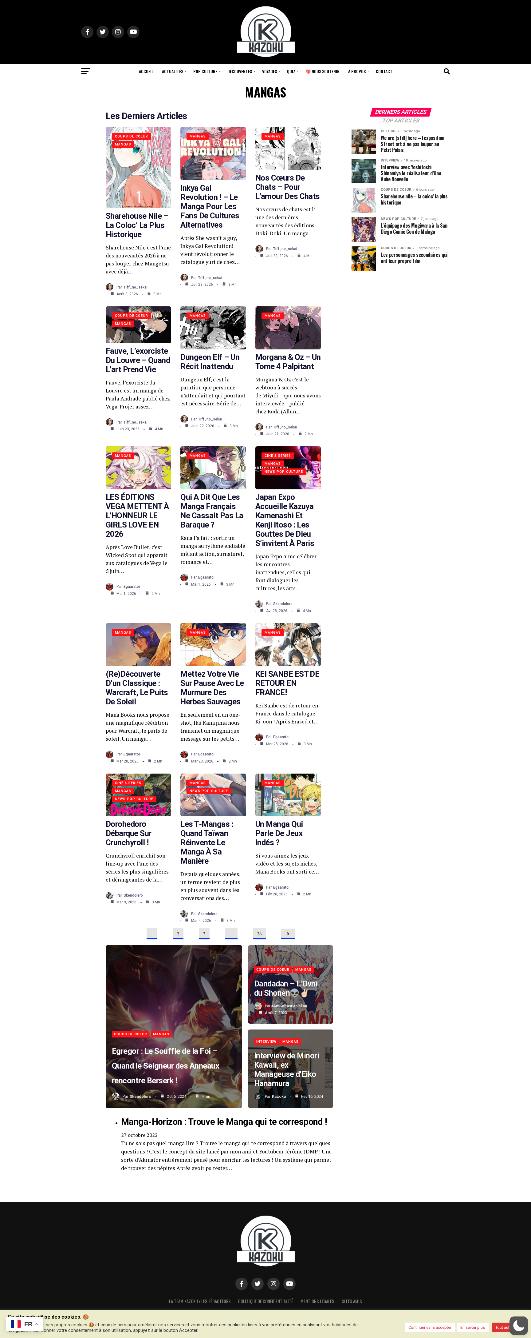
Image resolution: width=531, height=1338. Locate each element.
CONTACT (384, 71)
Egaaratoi (132, 586)
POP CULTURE (205, 71)
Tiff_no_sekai (136, 287)
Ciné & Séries (278, 456)
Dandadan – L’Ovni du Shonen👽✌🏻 (285, 988)
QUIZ (291, 71)
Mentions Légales (317, 1301)
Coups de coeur (131, 136)
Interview (266, 1042)
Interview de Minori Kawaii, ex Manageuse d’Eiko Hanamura (286, 1069)
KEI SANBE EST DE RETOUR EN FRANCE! (287, 683)
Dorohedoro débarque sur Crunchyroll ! (128, 833)
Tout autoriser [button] (507, 1327)
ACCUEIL (146, 71)
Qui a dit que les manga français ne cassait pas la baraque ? (211, 510)
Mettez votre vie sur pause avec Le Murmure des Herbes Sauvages (212, 687)
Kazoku (279, 1096)
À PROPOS (357, 71)
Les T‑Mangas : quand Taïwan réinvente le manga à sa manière (206, 842)
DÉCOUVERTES (239, 71)
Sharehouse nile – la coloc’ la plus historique (137, 225)
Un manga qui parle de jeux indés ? (279, 833)
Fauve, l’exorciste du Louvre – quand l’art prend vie (138, 360)
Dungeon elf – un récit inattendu (209, 361)
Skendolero (283, 604)
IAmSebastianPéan (289, 1006)
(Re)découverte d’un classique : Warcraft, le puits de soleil (137, 687)
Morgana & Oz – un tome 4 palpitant (288, 361)
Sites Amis (352, 1301)
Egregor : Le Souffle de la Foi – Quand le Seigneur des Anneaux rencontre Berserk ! (165, 1065)
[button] (518, 1325)
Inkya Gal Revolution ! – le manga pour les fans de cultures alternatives (209, 206)
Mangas (123, 144)
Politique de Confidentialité (265, 1301)
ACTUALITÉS (172, 71)
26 (259, 934)
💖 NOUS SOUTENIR (322, 71)
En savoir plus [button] (472, 1327)
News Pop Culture (284, 472)
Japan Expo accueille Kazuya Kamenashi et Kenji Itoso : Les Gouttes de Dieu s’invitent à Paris (284, 520)
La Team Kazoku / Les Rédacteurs (200, 1301)
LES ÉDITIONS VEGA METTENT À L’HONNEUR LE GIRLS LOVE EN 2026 (137, 515)
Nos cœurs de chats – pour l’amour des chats (287, 187)
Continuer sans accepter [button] (429, 1327)
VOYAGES (269, 71)
